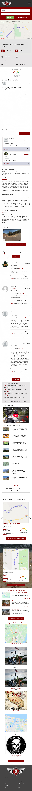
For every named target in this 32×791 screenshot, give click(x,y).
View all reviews (16, 379)
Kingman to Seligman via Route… (12, 523)
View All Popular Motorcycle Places (16, 618)
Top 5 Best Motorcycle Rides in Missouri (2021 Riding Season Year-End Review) (19, 444)
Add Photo (15, 244)
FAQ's (6, 787)
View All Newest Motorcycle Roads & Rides (16, 538)
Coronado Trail (7, 571)
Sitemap (20, 785)
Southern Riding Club (16, 755)
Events (6, 778)
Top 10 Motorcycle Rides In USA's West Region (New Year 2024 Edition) (20, 472)
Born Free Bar (15, 609)
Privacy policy (21, 787)
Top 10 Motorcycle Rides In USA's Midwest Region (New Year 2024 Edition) (20, 458)
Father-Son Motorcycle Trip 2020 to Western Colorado (20, 478)
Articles (7, 785)
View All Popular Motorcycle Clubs (16, 761)
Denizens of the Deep (16, 732)
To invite (5, 401)
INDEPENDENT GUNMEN (16, 666)
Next (30, 518)
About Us (20, 778)
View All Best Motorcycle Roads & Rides (16, 584)
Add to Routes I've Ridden (5, 385)
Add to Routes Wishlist (5, 389)
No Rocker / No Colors (16, 688)
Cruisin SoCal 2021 (16, 710)
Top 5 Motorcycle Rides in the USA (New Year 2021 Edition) (19, 435)
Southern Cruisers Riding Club (16, 643)
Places (6, 781)
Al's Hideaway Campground (19, 600)
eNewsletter (21, 781)
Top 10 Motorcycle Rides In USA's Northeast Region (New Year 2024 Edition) (20, 429)
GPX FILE (21, 51)
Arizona (6, 56)
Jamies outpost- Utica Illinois (19, 592)
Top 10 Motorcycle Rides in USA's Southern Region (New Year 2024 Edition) (20, 451)
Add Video (22, 244)
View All (16, 485)
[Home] (6, 2)
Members (20, 780)
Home (2, 21)
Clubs (6, 780)
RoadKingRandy (8, 87)
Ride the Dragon (16, 463)
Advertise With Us (22, 783)
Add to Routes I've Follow (5, 393)
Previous (2, 518)
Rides (6, 783)
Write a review (16, 256)
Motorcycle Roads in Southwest (13, 21)
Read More (6, 149)
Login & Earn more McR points (11, 383)
